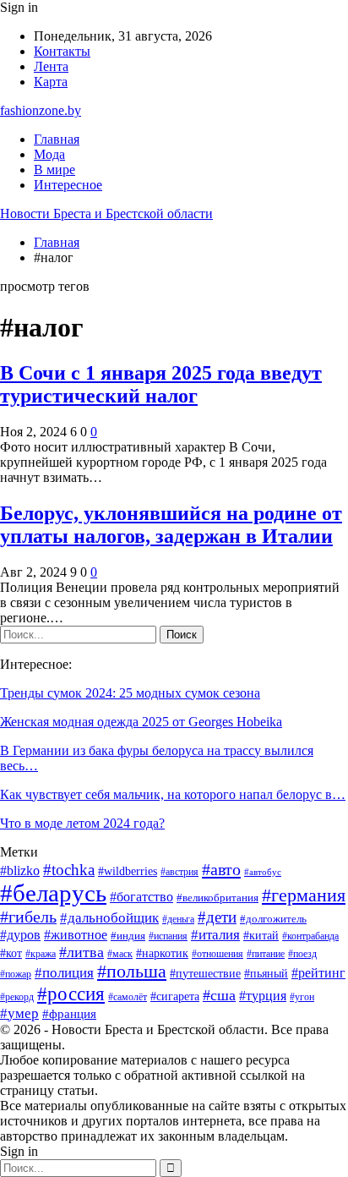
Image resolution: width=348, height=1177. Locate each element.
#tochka (69, 870)
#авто (221, 869)
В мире (54, 169)
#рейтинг (318, 973)
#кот (11, 953)
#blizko (20, 870)
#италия (215, 935)
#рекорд (17, 997)
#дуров (20, 935)
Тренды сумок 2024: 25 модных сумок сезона (130, 693)
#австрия (179, 872)
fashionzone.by (40, 110)
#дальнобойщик (109, 918)
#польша (131, 971)
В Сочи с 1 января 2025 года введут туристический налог (161, 384)
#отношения (217, 954)
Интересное (68, 185)
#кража (40, 954)
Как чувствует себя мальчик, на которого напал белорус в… (172, 794)
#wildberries (127, 871)
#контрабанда (310, 936)
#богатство (141, 897)
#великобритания (217, 898)
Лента (51, 66)
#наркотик (162, 953)
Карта (51, 81)
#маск (120, 954)
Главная (56, 139)
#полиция (64, 973)
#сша (219, 995)
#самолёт (127, 997)
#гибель (28, 916)
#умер (19, 1013)
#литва (81, 952)
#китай (261, 935)
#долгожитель (273, 919)
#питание (266, 954)
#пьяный (266, 973)
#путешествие (205, 973)
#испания (168, 936)
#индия (128, 936)
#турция (262, 995)
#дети (217, 917)
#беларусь (53, 892)
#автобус (262, 872)
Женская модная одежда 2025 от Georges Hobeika (141, 721)
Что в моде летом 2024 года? (82, 823)
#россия (71, 994)
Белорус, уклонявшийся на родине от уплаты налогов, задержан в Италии (171, 524)
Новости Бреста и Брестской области (106, 213)
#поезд (302, 954)
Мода (49, 154)
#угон (302, 997)
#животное (75, 935)
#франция (69, 1014)
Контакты (62, 51)
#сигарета (174, 996)
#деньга (178, 919)
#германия (303, 895)
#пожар (15, 974)
